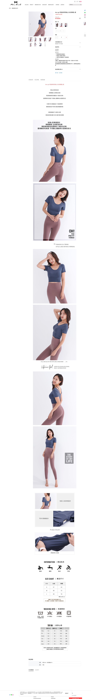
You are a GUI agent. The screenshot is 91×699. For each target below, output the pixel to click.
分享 (57, 72)
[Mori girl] (16, 3)
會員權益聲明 (53, 698)
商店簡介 (34, 696)
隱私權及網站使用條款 (37, 698)
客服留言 (52, 696)
